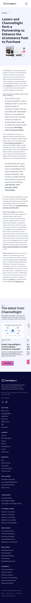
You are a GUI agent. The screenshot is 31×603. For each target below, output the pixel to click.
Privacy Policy (9, 593)
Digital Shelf (4, 416)
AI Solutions (4, 427)
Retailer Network (5, 446)
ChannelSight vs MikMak (8, 500)
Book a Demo (5, 452)
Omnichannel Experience (8, 533)
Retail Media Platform (7, 550)
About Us (3, 435)
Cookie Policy (18, 593)
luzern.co (12, 279)
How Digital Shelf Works (7, 485)
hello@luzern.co (19, 281)
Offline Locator (5, 421)
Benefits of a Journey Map (8, 520)
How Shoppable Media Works (9, 482)
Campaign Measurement (8, 539)
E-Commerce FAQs (6, 468)
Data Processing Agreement (8, 595)
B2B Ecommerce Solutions (8, 580)
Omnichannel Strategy (7, 531)
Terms (2, 593)
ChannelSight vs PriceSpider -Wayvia (11, 503)
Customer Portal (5, 471)
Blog (2, 460)
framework (8, 86)
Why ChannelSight (6, 438)
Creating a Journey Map (7, 514)
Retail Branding (5, 558)
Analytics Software (6, 572)
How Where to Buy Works (8, 479)
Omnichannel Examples (7, 536)
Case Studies (5, 465)
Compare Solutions (6, 498)
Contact (3, 449)
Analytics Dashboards (7, 575)
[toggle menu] (26, 3)
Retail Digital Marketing (7, 555)
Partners (3, 443)
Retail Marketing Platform (8, 561)
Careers (3, 441)
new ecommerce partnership (13, 143)
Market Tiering (5, 487)
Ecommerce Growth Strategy (9, 577)
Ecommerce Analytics (7, 569)
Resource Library (6, 463)
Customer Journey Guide (8, 512)
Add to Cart (4, 419)
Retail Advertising (6, 553)
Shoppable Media (6, 413)
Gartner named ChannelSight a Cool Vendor (15, 247)
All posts (4, 13)
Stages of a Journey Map (8, 517)
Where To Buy (5, 411)
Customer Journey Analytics (9, 522)
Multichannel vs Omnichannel (9, 542)
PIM (2, 424)
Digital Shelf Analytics (7, 583)
